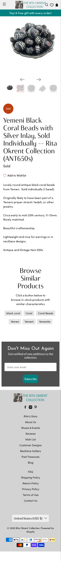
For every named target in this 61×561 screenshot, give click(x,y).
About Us (30, 422)
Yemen (15, 321)
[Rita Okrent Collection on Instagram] (30, 408)
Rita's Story (30, 416)
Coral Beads (45, 313)
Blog (30, 462)
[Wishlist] (51, 5)
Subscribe (30, 379)
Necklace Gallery (30, 451)
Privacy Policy (30, 489)
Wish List (30, 439)
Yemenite (44, 321)
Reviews (31, 433)
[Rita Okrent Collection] (30, 5)
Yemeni (29, 321)
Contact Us (30, 500)
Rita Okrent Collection (27, 528)
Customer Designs (30, 445)
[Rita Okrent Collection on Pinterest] (35, 408)
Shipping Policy (30, 477)
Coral (29, 313)
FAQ (30, 471)
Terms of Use (30, 495)
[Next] (38, 79)
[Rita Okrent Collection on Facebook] (25, 408)
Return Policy (31, 483)
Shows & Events (30, 428)
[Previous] (22, 79)
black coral (13, 313)
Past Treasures (30, 456)
